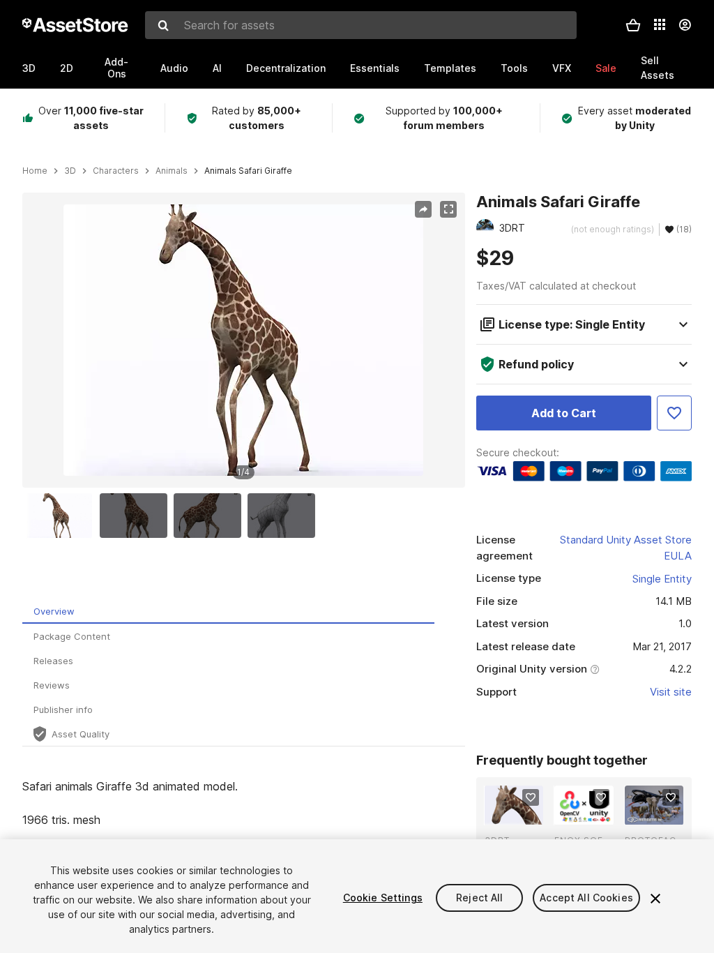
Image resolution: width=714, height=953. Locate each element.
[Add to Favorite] (674, 413)
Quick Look (521, 812)
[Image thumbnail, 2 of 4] (137, 515)
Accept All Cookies (586, 897)
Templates (450, 68)
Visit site (671, 691)
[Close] (655, 898)
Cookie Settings (383, 897)
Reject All (479, 897)
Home (34, 171)
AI (217, 68)
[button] (633, 25)
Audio (174, 68)
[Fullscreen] (448, 209)
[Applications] (659, 24)
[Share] (423, 209)
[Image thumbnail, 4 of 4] (284, 515)
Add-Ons (116, 68)
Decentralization (286, 68)
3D (29, 68)
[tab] (228, 611)
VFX (561, 68)
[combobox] (361, 25)
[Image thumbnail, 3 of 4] (211, 515)
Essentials (375, 68)
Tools (514, 68)
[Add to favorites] (530, 797)
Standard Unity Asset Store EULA (626, 547)
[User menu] (685, 25)
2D (66, 68)
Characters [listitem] (116, 171)
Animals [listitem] (171, 171)
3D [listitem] (70, 171)
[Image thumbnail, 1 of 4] (62, 515)
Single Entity (662, 578)
